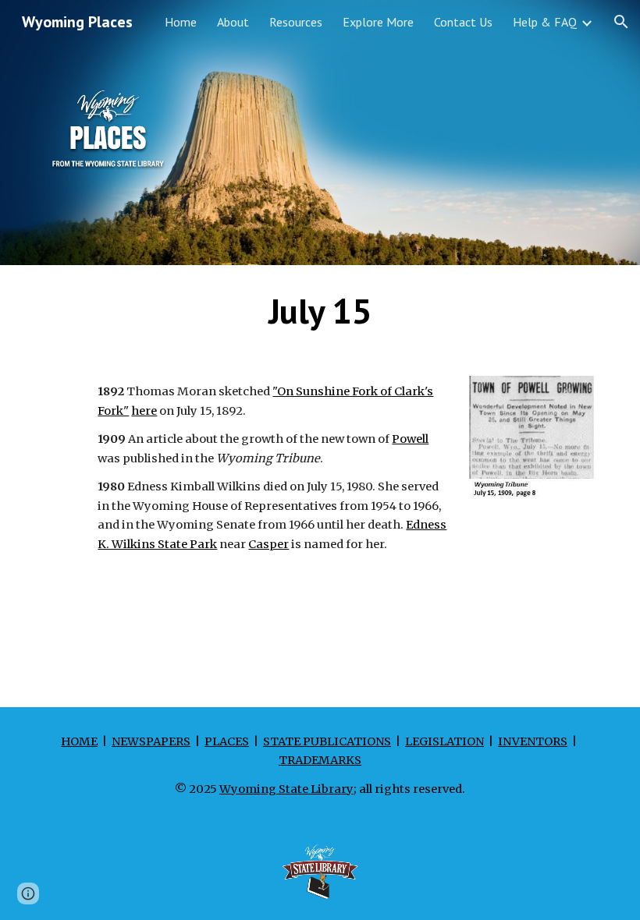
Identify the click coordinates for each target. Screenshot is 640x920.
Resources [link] (295, 22)
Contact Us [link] (463, 22)
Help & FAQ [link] (545, 22)
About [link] (233, 22)
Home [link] (181, 22)
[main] (320, 311)
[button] (621, 22)
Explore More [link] (378, 22)
